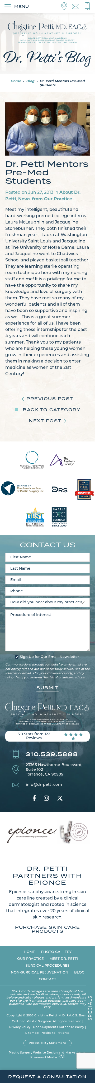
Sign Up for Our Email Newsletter (49, 657)
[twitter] (60, 798)
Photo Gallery (56, 952)
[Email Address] (78, 6)
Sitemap (32, 1033)
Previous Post (49, 398)
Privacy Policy (19, 1027)
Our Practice (30, 959)
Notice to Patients (55, 1033)
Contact (47, 979)
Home (16, 81)
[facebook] (34, 798)
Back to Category (50, 410)
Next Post (45, 421)
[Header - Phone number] (87, 6)
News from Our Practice (45, 198)
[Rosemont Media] (61, 1057)
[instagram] (46, 798)
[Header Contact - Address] (66, 6)
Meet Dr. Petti (64, 959)
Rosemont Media (43, 1057)
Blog (30, 81)
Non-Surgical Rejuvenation (39, 972)
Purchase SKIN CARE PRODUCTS (47, 929)
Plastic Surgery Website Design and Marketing (45, 1052)
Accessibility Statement (47, 1043)
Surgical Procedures (47, 965)
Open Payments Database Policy (58, 1027)
